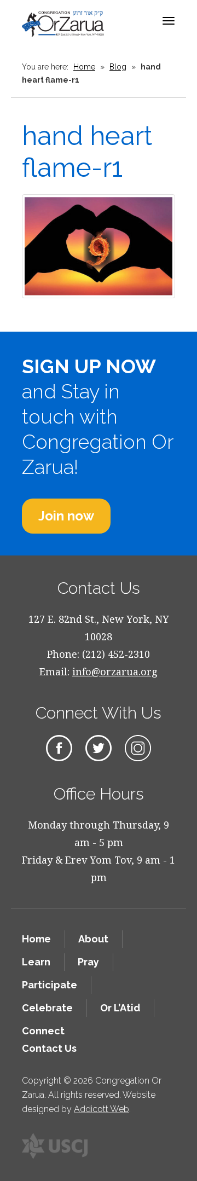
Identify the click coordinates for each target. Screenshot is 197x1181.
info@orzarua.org (115, 671)
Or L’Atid (120, 1008)
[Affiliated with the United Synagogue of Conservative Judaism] (55, 1146)
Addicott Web (101, 1109)
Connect (43, 1031)
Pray (88, 962)
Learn (36, 962)
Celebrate (47, 1008)
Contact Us (49, 1048)
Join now (66, 516)
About (93, 939)
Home (84, 66)
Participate (49, 985)
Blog (117, 66)
